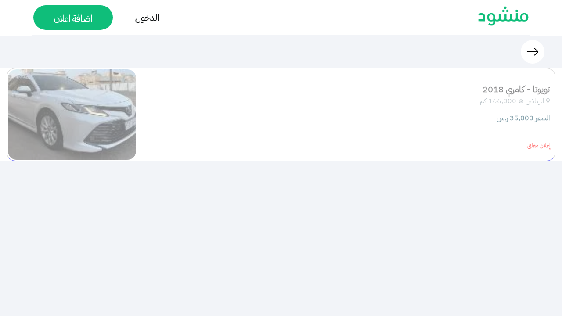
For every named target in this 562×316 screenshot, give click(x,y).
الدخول (147, 17)
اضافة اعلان (73, 18)
